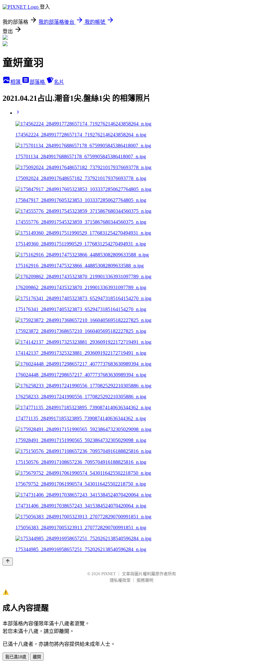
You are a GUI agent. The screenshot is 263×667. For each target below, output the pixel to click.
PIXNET (108, 573)
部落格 (38, 82)
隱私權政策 (120, 580)
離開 (37, 656)
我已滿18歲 (15, 656)
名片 (59, 82)
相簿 (16, 82)
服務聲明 (145, 580)
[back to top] (8, 562)
